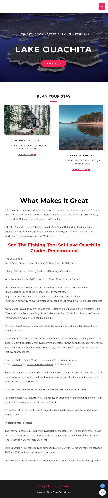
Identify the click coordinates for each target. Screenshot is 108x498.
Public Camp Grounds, (16, 263)
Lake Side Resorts (38, 263)
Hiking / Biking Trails (16, 271)
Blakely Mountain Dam (88, 308)
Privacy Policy (45, 486)
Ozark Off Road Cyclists (79, 430)
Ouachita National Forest (22, 219)
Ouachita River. (72, 296)
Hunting (53, 271)
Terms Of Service (61, 486)
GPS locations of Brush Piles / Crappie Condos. (55, 279)
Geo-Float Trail (91, 372)
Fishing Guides (36, 271)
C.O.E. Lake (20, 296)
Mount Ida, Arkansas (23, 236)
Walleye (17, 364)
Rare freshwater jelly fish (18, 397)
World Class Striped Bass (40, 364)
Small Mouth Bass (34, 360)
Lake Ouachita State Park (62, 263)
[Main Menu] (102, 6)
